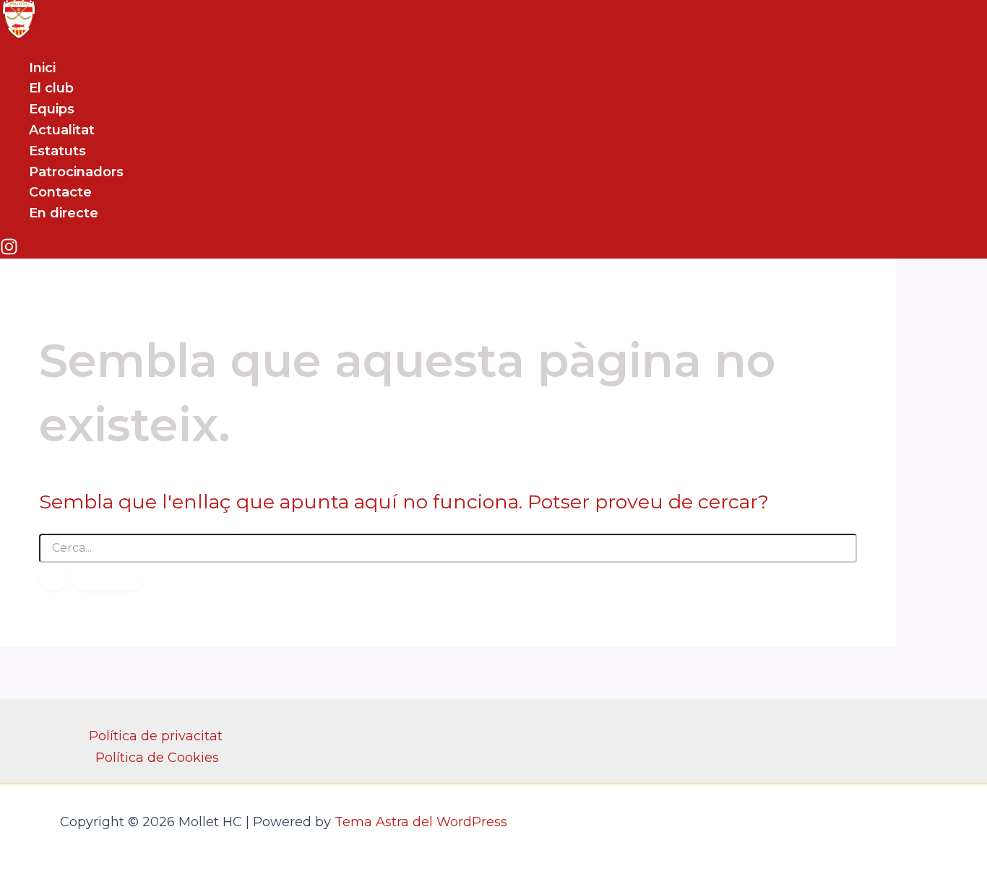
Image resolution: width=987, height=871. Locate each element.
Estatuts (57, 151)
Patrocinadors (76, 172)
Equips (51, 109)
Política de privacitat (156, 736)
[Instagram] (9, 251)
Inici (42, 68)
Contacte (60, 192)
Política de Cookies (157, 758)
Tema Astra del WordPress (421, 822)
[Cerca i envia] (53, 577)
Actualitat (62, 130)
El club (51, 88)
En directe (63, 213)
